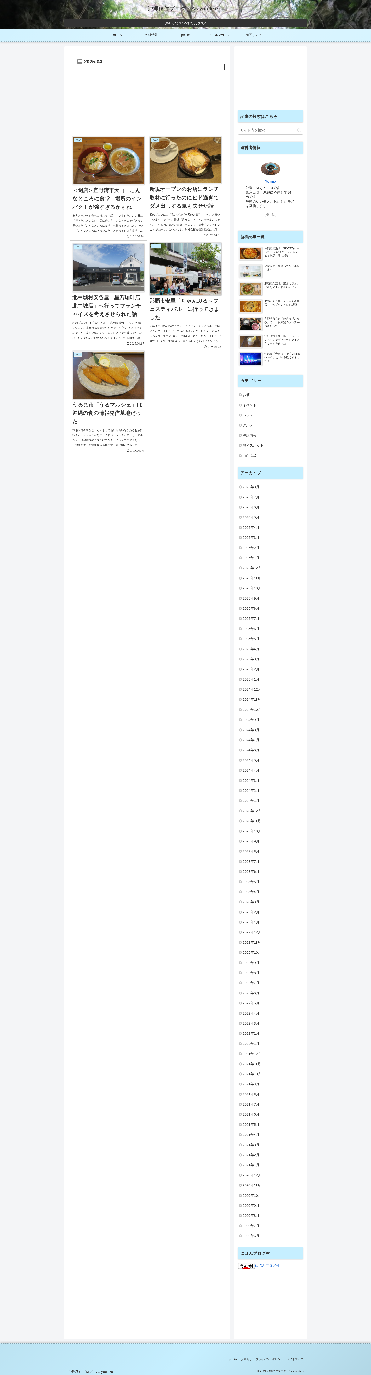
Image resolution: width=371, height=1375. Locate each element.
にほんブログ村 (267, 1265)
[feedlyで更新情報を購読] (267, 214)
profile (233, 1359)
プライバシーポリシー (269, 1359)
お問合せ (246, 1359)
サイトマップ (295, 1359)
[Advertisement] (147, 100)
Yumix (270, 181)
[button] (299, 130)
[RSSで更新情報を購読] (273, 214)
